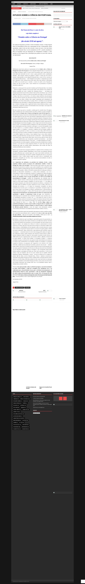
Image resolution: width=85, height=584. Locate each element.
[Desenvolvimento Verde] (55, 163)
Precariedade (16, 426)
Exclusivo (16, 405)
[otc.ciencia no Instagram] (65, 398)
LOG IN (22, 6)
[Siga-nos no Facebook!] (60, 398)
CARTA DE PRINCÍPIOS (43, 3)
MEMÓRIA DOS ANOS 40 (66, 115)
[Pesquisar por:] (66, 8)
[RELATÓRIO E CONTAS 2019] (19, 304)
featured (23, 405)
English (25, 401)
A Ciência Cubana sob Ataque (31, 387)
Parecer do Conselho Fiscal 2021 (45, 387)
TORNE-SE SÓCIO (15, 6)
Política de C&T (17, 424)
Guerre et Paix (16, 411)
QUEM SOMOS (33, 3)
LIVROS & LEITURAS (33, 18)
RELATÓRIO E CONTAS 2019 (19, 309)
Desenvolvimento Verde (64, 120)
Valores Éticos (17, 428)
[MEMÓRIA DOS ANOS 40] (57, 116)
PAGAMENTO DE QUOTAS (30, 6)
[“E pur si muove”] (55, 300)
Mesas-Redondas (17, 420)
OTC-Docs (21, 422)
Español (25, 403)
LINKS (51, 3)
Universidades (25, 426)
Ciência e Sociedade (25, 18)
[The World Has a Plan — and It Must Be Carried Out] (55, 252)
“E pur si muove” (62, 298)
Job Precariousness (17, 416)
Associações (26, 396)
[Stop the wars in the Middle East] (55, 69)
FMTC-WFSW (16, 407)
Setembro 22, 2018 (17, 18)
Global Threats (17, 409)
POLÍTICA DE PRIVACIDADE (40, 6)
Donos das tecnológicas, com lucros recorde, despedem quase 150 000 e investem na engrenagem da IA (42, 404)
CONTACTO (25, 3)
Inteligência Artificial (18, 413)
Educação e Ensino (17, 401)
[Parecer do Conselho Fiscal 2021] (45, 342)
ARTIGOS (19, 3)
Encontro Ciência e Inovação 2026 (39, 396)
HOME (13, 3)
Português (27, 287)
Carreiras (16, 398)
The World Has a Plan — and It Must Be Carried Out (65, 210)
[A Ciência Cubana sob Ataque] (32, 342)
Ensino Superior (17, 403)
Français (23, 407)
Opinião (15, 422)
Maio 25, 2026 (62, 29)
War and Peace (25, 428)
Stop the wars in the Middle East (64, 27)
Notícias (25, 420)
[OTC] (12, 2)
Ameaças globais (17, 396)
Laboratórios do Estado (18, 418)
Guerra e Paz (26, 409)
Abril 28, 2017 (65, 117)
